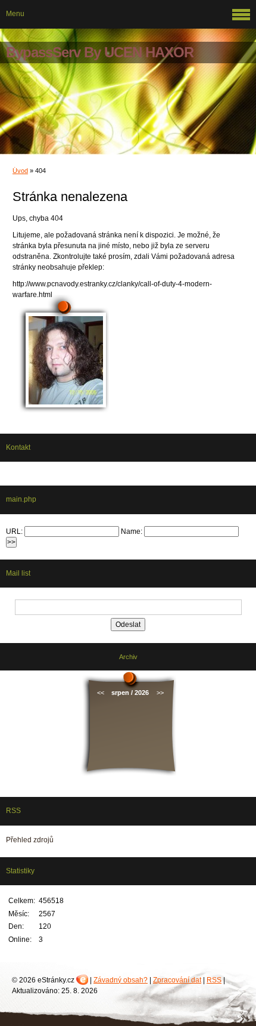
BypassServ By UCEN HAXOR (99, 52)
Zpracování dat (177, 980)
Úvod (20, 170)
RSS (214, 980)
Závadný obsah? (120, 980)
